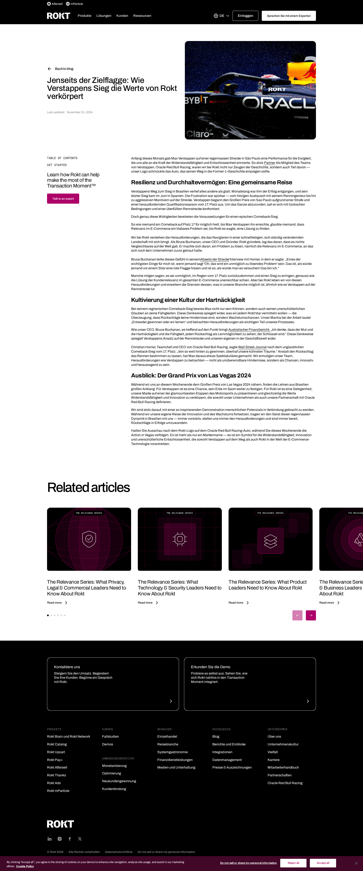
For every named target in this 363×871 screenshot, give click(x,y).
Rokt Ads (54, 783)
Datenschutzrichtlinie (119, 852)
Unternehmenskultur (283, 744)
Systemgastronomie (172, 752)
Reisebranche (167, 744)
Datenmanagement (227, 760)
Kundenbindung (114, 789)
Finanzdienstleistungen (175, 760)
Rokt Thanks (56, 775)
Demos (107, 744)
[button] (84, 15)
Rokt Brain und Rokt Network (68, 736)
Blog (215, 736)
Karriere (274, 760)
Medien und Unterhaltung (176, 767)
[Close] (356, 863)
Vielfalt (273, 752)
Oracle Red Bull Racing (285, 783)
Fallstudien (110, 736)
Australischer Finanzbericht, (249, 329)
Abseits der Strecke (214, 259)
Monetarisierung (114, 765)
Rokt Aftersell (57, 767)
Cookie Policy (25, 866)
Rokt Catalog (57, 744)
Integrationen (222, 752)
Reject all (293, 863)
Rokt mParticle (58, 791)
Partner (269, 163)
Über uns (274, 736)
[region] (181, 863)
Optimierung (111, 773)
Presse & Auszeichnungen (232, 767)
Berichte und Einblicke (229, 744)
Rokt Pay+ (55, 760)
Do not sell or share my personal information (166, 852)
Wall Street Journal (252, 347)
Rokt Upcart (56, 752)
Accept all (323, 863)
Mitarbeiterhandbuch (283, 767)
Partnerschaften (280, 775)
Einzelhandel (167, 736)
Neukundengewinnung (119, 781)
